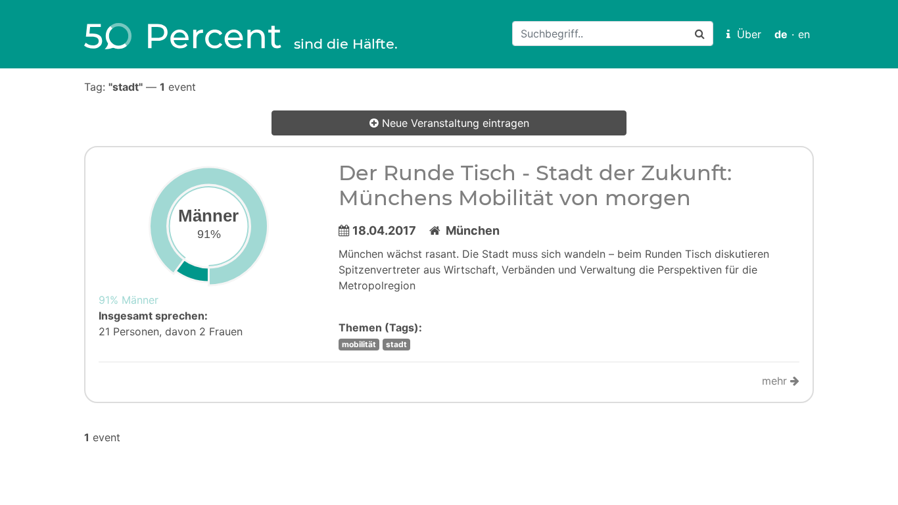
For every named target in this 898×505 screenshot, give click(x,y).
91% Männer (128, 299)
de (781, 34)
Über (745, 34)
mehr (776, 380)
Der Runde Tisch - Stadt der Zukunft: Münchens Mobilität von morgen (535, 185)
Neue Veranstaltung (454, 123)
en (804, 34)
